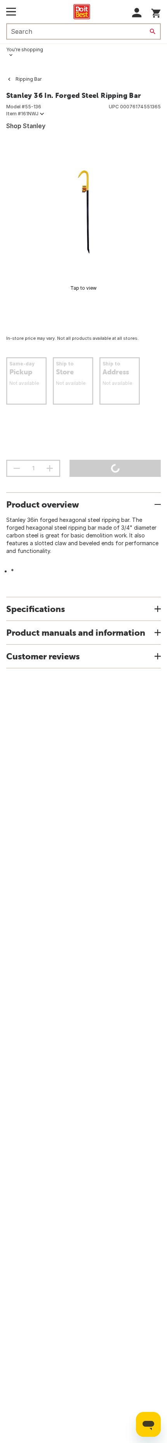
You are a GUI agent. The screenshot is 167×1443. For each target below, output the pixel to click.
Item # (22, 113)
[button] (137, 12)
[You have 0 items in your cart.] (156, 12)
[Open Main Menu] (11, 12)
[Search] (152, 31)
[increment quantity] (50, 468)
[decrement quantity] (17, 468)
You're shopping (24, 49)
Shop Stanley (25, 126)
